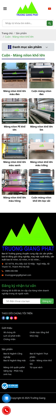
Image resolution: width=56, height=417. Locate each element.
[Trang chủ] (27, 8)
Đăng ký (47, 301)
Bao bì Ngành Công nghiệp (12, 355)
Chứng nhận (9, 339)
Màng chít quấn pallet (14, 367)
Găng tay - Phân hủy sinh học (13, 372)
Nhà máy (34, 335)
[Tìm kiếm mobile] (50, 23)
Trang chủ (7, 33)
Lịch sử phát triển (11, 335)
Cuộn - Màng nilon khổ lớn (41, 362)
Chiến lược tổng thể (39, 332)
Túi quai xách (36, 367)
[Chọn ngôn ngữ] (49, 8)
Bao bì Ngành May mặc (14, 360)
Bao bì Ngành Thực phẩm (39, 355)
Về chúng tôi (9, 332)
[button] (5, 8)
